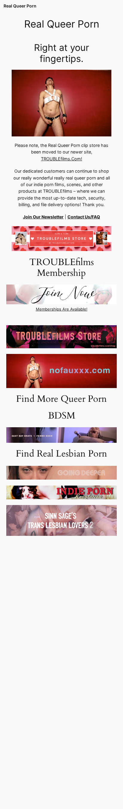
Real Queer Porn (20, 5)
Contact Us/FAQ (83, 216)
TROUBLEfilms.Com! (61, 158)
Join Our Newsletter (43, 216)
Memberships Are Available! (61, 309)
